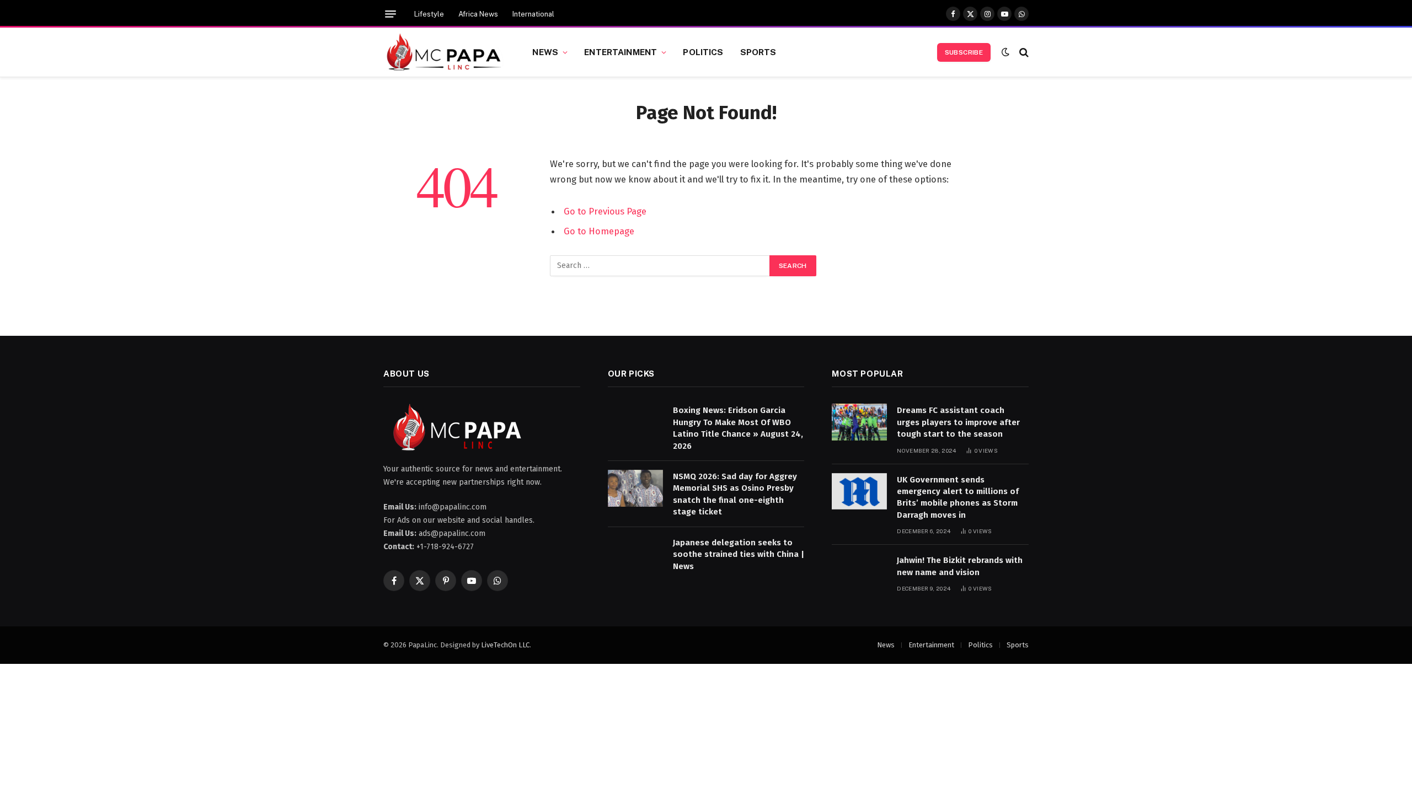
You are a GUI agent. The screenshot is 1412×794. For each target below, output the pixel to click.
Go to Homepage (599, 231)
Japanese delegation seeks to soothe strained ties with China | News (738, 554)
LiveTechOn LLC (505, 645)
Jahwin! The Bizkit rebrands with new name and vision (960, 566)
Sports (758, 52)
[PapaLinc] (444, 52)
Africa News (478, 14)
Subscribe (964, 52)
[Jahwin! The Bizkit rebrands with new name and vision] (859, 572)
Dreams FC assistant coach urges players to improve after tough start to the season (958, 422)
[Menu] (390, 14)
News (545, 52)
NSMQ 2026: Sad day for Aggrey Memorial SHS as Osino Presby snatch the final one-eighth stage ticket (735, 494)
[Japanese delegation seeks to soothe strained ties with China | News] (635, 554)
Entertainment (620, 52)
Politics (703, 52)
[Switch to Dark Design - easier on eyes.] (1005, 52)
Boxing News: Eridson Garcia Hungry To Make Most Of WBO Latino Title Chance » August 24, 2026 (738, 427)
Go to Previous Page (605, 211)
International (533, 14)
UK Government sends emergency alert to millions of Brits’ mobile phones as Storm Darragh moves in (958, 497)
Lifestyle (429, 14)
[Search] (1023, 52)
